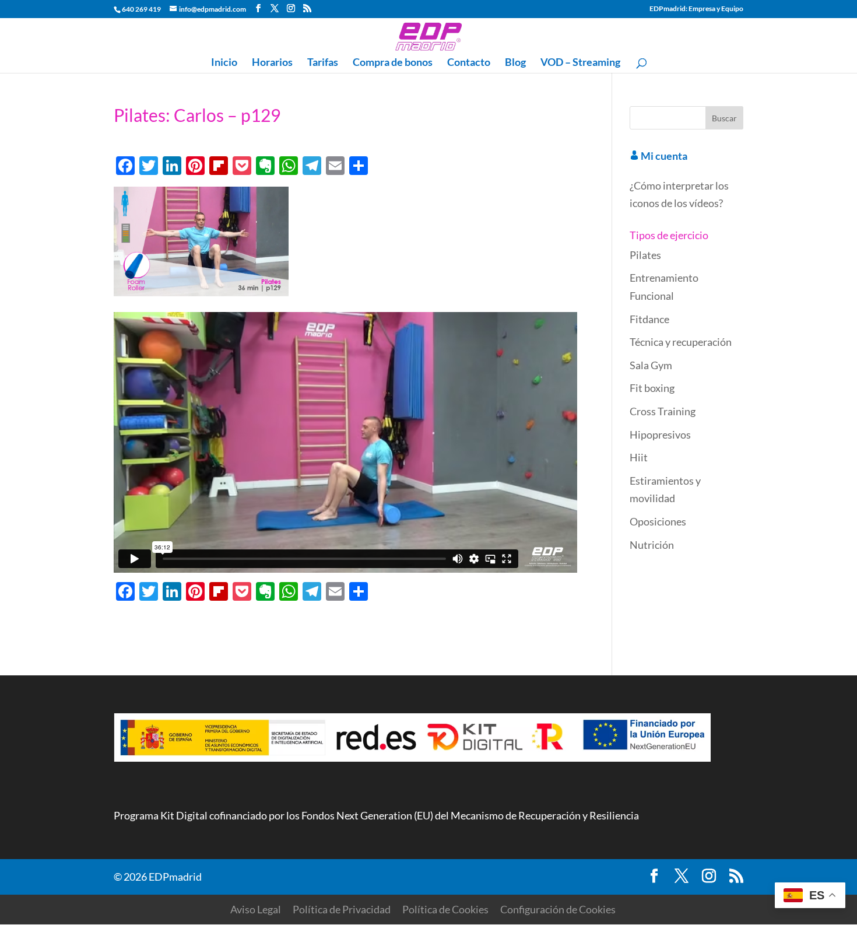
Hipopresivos (660, 434)
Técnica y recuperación (681, 341)
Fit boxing (652, 387)
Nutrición (652, 544)
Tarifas (322, 63)
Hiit (639, 457)
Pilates (645, 254)
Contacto (468, 63)
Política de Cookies (445, 909)
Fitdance (649, 319)
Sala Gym (651, 365)
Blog (515, 63)
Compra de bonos (393, 63)
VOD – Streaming (580, 63)
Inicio (224, 63)
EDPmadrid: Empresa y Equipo (696, 9)
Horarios (272, 63)
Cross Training (663, 411)
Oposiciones (658, 521)
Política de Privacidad (342, 909)
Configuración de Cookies (558, 909)
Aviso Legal (255, 909)
